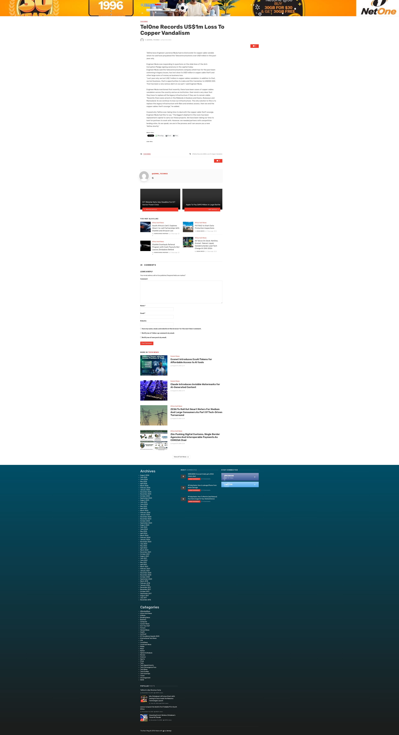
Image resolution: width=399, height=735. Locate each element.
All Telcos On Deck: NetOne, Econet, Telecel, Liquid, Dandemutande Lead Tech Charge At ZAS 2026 (206, 244)
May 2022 (143, 546)
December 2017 (145, 587)
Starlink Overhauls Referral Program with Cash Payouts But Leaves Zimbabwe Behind (165, 247)
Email (142, 313)
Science (143, 657)
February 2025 (145, 513)
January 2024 (145, 540)
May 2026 (143, 481)
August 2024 (144, 525)
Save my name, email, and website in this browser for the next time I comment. (171, 329)
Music (142, 649)
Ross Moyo (200, 231)
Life (141, 640)
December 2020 (145, 573)
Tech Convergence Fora (148, 667)
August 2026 (144, 475)
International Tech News (148, 638)
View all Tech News (180, 457)
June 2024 (144, 529)
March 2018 (144, 581)
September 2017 (146, 593)
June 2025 (144, 504)
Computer (143, 622)
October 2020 (145, 577)
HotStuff (143, 634)
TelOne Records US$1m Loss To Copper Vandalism (207, 154)
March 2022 (144, 550)
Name (142, 306)
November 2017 (145, 589)
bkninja (169, 731)
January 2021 (145, 571)
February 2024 (145, 537)
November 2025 (145, 494)
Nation (142, 651)
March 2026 (144, 486)
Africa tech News (158, 223)
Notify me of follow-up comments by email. (158, 333)
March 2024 (144, 535)
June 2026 (144, 479)
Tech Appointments (147, 665)
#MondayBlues (145, 611)
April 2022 (143, 548)
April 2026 (143, 484)
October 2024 (145, 521)
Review (142, 655)
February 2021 (145, 569)
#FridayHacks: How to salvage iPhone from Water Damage (202, 486)
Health (142, 632)
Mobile (142, 647)
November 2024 (145, 519)
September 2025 (146, 498)
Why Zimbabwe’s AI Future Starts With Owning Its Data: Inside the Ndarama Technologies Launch (162, 698)
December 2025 (145, 492)
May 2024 (143, 531)
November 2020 (145, 575)
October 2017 (144, 591)
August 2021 (144, 556)
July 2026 (143, 477)
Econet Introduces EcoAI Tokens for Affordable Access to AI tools (191, 361)
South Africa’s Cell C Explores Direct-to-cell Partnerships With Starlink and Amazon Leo (165, 228)
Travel (142, 676)
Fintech (142, 628)
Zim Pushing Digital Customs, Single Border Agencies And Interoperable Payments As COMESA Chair (195, 437)
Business (143, 620)
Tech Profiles (144, 671)
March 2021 (144, 567)
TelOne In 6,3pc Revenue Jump (150, 690)
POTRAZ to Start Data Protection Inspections (204, 227)
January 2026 (145, 490)
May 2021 (143, 562)
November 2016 (145, 600)
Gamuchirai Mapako (161, 233)
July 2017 (143, 598)
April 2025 (143, 508)
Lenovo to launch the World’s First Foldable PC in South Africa (158, 708)
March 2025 (144, 510)
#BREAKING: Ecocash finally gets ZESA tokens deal (201, 475)
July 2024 (143, 527)
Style (142, 661)
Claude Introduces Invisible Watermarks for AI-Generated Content (195, 386)
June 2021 (143, 560)
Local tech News (145, 644)
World (142, 680)
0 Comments (206, 479)
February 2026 (145, 488)
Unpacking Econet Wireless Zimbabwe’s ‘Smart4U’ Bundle (162, 716)
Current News (175, 356)
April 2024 (143, 533)
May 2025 (143, 506)
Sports (142, 659)
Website (143, 321)
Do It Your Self (145, 626)
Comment (144, 279)
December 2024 (145, 517)
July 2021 (143, 558)
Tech (142, 663)
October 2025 (145, 496)
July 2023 (143, 544)
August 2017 (144, 596)
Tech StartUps (145, 674)
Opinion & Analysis (146, 653)
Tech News (144, 21)
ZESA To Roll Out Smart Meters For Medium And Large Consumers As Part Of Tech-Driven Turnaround (196, 412)
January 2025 (145, 515)
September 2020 (146, 579)
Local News (144, 642)
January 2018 (145, 585)
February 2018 (145, 583)
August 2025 (144, 500)
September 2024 (146, 523)
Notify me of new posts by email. (154, 337)
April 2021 (143, 564)
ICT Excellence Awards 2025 (149, 636)
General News (144, 630)
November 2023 (145, 542)
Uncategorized (145, 678)
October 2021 (145, 554)
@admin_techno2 (153, 40)
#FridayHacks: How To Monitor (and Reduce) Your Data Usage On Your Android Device (202, 498)
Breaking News (145, 617)
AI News (142, 615)
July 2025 (143, 502)
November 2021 (145, 552)
